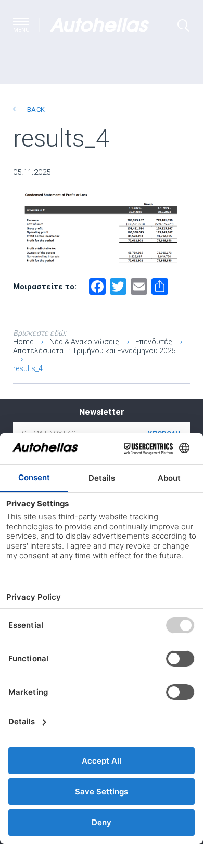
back (35, 109)
